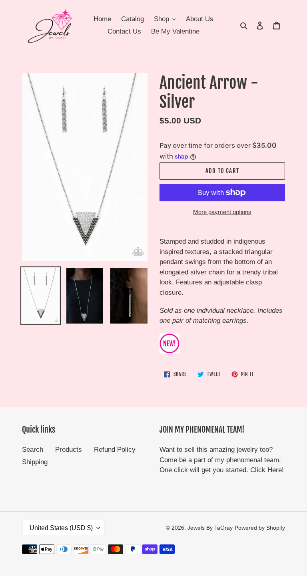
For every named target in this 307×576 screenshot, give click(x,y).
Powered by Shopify (260, 527)
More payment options (222, 212)
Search (32, 449)
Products (68, 449)
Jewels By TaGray (210, 527)
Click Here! (267, 470)
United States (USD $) (61, 527)
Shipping (35, 462)
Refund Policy (115, 449)
